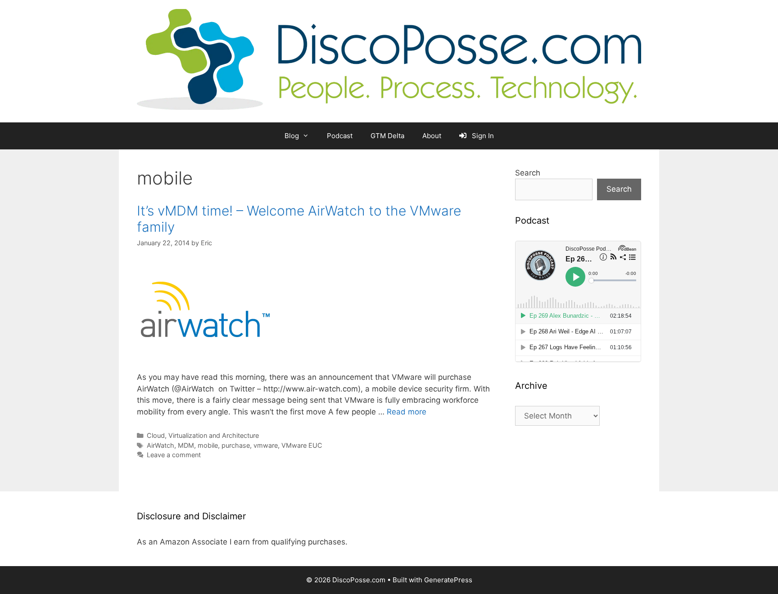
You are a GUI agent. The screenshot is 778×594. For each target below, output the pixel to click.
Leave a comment (174, 455)
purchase (236, 445)
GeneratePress (448, 580)
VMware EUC (301, 445)
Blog (292, 135)
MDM (186, 445)
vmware (265, 445)
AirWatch (160, 445)
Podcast (340, 135)
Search (527, 172)
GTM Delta (387, 135)
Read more (406, 411)
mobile (208, 445)
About (431, 135)
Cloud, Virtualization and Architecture (203, 435)
